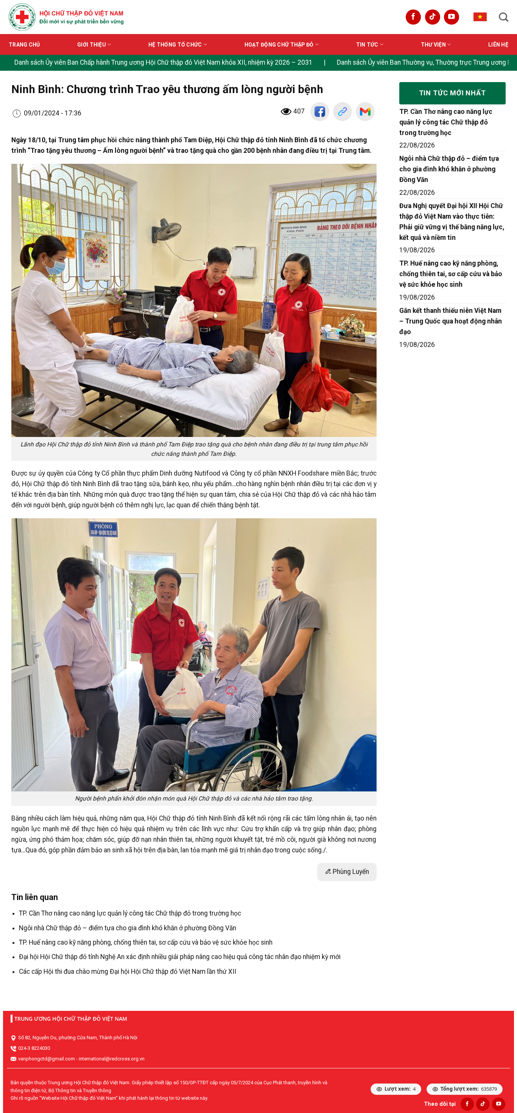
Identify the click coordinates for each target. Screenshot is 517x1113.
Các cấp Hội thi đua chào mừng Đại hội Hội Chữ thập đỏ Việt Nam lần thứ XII (127, 971)
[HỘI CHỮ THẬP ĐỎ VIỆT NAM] (66, 16)
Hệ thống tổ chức (175, 45)
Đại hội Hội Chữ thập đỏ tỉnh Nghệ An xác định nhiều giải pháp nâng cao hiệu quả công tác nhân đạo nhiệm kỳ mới (180, 957)
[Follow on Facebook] (413, 17)
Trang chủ (24, 45)
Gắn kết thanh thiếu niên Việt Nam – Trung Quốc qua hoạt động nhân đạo (450, 321)
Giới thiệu (91, 45)
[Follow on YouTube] (451, 17)
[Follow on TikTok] (432, 17)
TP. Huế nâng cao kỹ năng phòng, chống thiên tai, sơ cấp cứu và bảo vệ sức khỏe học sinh (146, 942)
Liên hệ (498, 45)
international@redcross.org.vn (112, 1059)
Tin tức (367, 45)
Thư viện (433, 45)
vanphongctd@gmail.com (46, 1059)
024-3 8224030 (34, 1048)
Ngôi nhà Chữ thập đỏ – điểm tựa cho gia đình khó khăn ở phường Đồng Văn (127, 928)
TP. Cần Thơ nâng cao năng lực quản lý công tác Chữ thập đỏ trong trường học (130, 913)
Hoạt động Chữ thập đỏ (279, 45)
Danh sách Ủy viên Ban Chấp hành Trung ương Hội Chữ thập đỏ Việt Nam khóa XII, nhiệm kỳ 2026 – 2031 (163, 62)
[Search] (503, 17)
